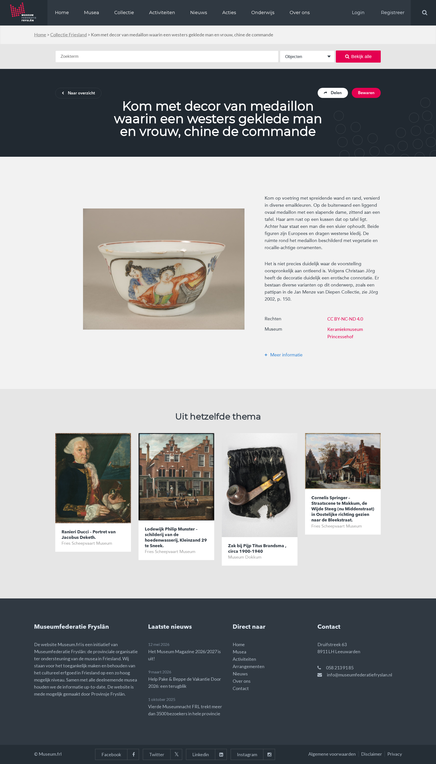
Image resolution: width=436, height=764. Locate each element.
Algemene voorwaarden (332, 754)
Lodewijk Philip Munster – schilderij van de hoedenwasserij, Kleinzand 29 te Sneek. (176, 537)
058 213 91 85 (339, 667)
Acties (229, 12)
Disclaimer (371, 754)
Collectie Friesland (68, 34)
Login (358, 12)
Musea (91, 12)
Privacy (394, 754)
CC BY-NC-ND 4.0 (345, 319)
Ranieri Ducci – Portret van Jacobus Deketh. (89, 535)
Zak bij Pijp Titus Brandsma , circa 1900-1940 (257, 549)
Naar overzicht (81, 93)
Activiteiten (162, 12)
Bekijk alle (361, 56)
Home (62, 12)
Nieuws (198, 12)
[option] (163, 269)
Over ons (300, 12)
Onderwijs (263, 12)
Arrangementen (248, 666)
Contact (241, 688)
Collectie (124, 12)
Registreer (392, 12)
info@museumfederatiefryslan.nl (359, 674)
